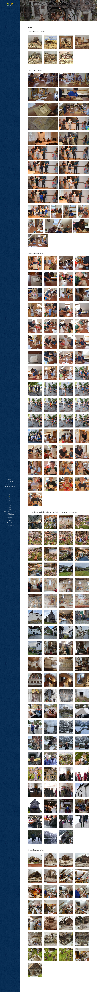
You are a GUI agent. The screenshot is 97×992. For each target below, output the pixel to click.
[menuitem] (9, 479)
